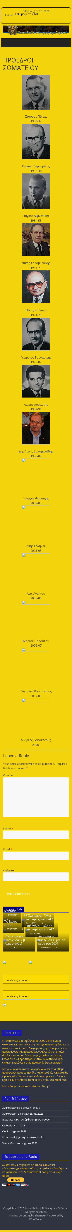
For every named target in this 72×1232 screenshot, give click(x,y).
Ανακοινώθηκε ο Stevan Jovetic (21, 1107)
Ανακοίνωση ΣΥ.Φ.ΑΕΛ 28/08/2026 (22, 1113)
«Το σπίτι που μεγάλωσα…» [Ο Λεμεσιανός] (15, 939)
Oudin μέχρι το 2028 (14, 1131)
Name (8, 828)
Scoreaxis (24, 980)
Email (7, 849)
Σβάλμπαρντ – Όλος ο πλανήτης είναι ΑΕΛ (39, 917)
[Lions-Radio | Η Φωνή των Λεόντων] (7, 43)
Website (8, 870)
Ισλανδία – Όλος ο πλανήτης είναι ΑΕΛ (40, 927)
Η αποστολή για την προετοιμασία (22, 1137)
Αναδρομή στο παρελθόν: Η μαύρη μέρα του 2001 (51, 939)
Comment (9, 775)
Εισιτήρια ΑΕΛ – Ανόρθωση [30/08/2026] (26, 1119)
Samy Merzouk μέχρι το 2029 (19, 1143)
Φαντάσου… (12, 911)
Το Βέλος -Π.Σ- (10, 923)
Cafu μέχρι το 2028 (26, 15)
